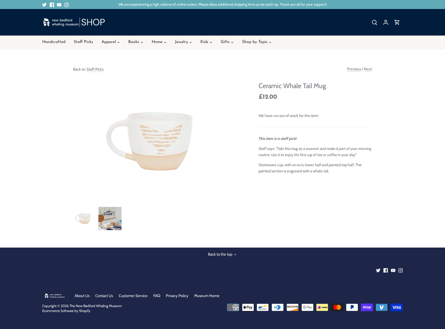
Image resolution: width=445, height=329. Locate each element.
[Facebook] (52, 4)
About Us (82, 295)
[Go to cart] (397, 22)
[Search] (374, 22)
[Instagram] (66, 4)
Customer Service (133, 295)
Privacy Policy (177, 295)
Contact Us (104, 295)
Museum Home (206, 295)
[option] (84, 218)
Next (368, 69)
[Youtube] (59, 4)
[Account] (385, 22)
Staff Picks (95, 69)
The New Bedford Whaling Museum (96, 306)
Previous (354, 69)
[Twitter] (44, 4)
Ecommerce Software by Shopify (66, 311)
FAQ (156, 295)
